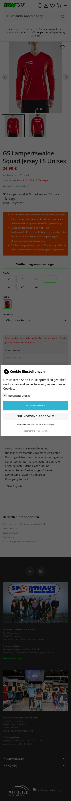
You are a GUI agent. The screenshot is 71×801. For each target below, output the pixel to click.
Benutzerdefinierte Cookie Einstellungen (36, 424)
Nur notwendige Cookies (35, 416)
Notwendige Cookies (19, 395)
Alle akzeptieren (35, 405)
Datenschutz (29, 431)
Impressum (42, 431)
